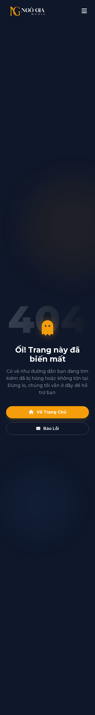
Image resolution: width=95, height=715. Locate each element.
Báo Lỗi (50, 428)
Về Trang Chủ (50, 412)
